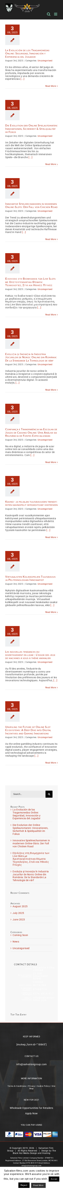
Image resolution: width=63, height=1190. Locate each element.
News (16, 941)
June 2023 (19, 919)
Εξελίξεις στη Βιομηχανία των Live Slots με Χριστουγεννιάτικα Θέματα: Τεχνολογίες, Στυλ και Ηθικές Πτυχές (30, 282)
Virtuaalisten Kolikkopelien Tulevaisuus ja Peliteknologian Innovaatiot (30, 578)
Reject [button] (23, 1185)
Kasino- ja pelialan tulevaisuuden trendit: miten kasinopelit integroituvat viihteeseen (31, 503)
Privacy (31, 1086)
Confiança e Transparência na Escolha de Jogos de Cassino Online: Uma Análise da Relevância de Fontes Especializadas (31, 432)
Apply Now (31, 1113)
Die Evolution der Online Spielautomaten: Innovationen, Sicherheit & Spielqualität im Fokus (31, 128)
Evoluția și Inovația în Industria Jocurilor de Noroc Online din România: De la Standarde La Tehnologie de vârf (31, 357)
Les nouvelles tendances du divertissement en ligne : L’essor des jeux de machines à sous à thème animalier (30, 655)
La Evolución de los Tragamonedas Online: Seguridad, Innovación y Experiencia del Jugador (27, 53)
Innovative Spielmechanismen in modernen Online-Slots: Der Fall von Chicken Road (31, 205)
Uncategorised (45, 60)
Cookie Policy (43, 1086)
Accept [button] (54, 1179)
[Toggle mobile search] (49, 14)
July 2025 (18, 913)
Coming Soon (20, 935)
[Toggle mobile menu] (56, 14)
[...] (22, 78)
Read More (50, 86)
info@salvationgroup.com (31, 1064)
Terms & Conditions (17, 1086)
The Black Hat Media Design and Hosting (34, 1152)
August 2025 (20, 906)
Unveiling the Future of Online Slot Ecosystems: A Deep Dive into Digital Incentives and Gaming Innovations (28, 730)
